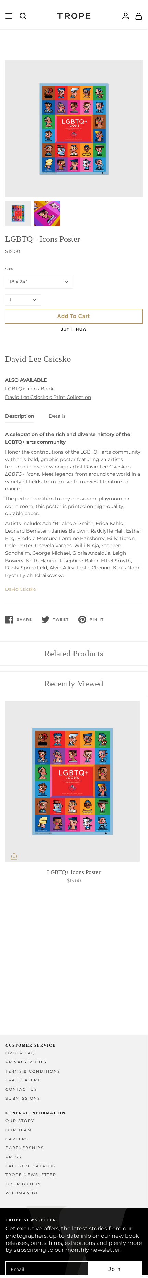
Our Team (18, 1130)
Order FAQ (20, 1053)
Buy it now (74, 329)
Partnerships (24, 1148)
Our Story (19, 1121)
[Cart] (138, 16)
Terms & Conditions (32, 1071)
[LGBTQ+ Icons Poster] (73, 783)
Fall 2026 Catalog (30, 1166)
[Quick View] (14, 856)
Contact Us (21, 1089)
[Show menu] (9, 16)
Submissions (23, 1098)
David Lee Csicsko (38, 358)
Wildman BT (21, 1193)
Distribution (23, 1184)
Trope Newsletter (30, 1175)
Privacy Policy (26, 1062)
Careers (17, 1139)
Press (13, 1157)
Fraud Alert (22, 1080)
